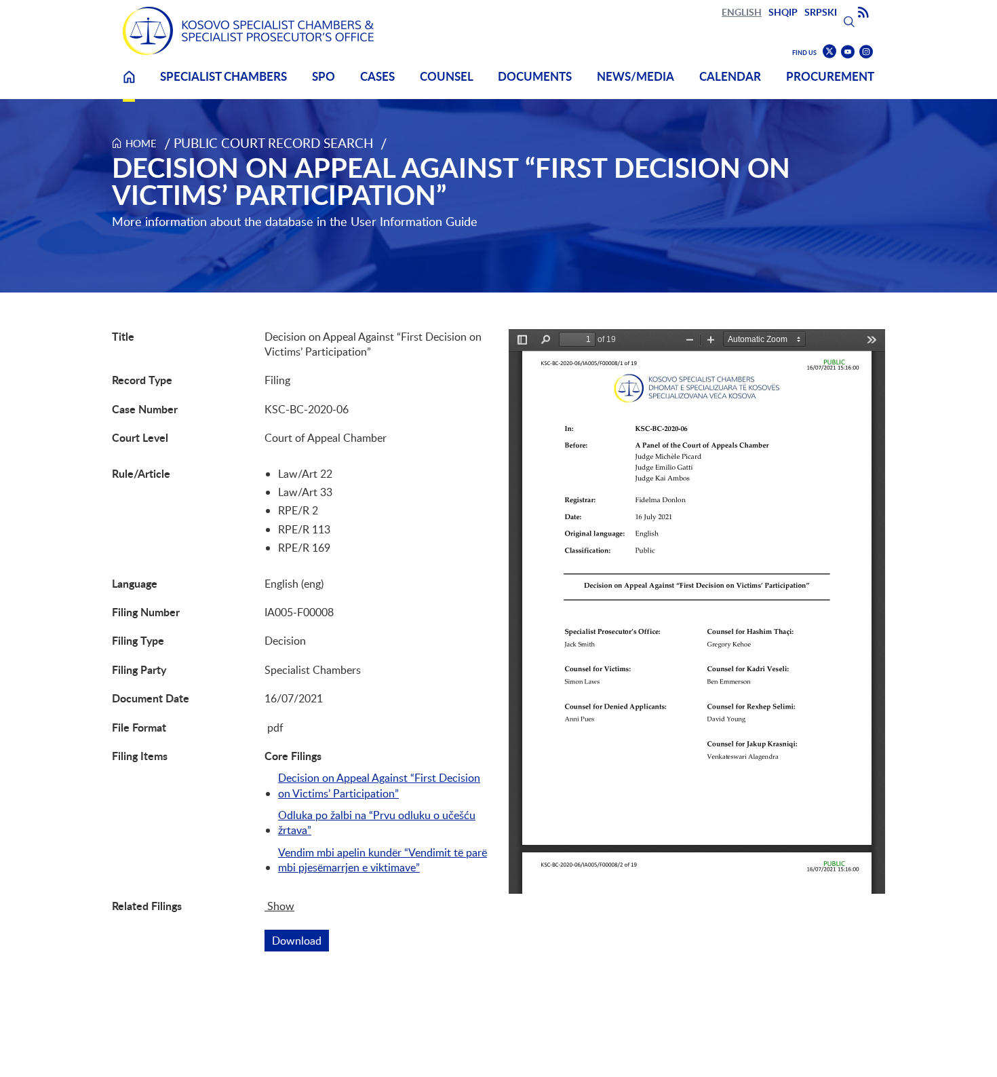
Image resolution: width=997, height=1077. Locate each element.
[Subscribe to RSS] (863, 12)
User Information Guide (414, 221)
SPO (323, 76)
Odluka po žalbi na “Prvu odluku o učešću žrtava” (376, 822)
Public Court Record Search (274, 142)
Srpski (820, 11)
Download (300, 940)
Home (129, 85)
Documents (535, 76)
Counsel (446, 76)
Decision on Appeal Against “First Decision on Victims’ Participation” (379, 785)
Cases (377, 76)
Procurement (830, 76)
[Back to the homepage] (248, 31)
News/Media (635, 76)
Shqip (783, 11)
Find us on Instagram (866, 52)
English (742, 11)
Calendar (730, 76)
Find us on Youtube (848, 52)
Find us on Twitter (829, 51)
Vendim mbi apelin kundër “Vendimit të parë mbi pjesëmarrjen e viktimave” (382, 860)
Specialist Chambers (223, 76)
